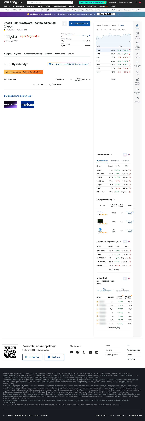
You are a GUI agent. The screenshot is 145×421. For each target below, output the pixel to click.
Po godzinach (36, 10)
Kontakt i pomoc (112, 355)
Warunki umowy (101, 415)
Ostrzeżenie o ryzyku (134, 415)
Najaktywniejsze (102, 160)
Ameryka (74, 10)
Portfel (129, 355)
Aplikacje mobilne (133, 350)
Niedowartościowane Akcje (132, 10)
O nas (108, 345)
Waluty (99, 25)
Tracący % (125, 160)
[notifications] (135, 2)
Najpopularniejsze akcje (107, 242)
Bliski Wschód (90, 10)
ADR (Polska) (66, 10)
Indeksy (106, 25)
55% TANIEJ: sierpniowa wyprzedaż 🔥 (92, 2)
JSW (98, 54)
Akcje (7, 10)
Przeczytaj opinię (130, 213)
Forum (71, 54)
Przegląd (7, 54)
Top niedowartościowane (104, 290)
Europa (81, 10)
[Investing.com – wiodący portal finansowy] (13, 2)
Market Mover (103, 155)
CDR (98, 65)
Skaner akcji (92, 6)
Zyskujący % (114, 160)
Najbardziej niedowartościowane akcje (106, 281)
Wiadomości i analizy (33, 54)
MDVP (99, 50)
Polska (15, 10)
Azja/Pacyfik (100, 10)
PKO (98, 61)
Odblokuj (85, 36)
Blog (128, 345)
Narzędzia (131, 359)
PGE (98, 57)
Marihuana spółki (117, 10)
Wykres (17, 54)
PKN (98, 68)
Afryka (108, 10)
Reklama (109, 350)
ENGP (98, 72)
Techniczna (60, 54)
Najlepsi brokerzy (104, 200)
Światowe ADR (55, 10)
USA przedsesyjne (24, 10)
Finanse (48, 54)
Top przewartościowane (123, 290)
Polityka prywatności (117, 415)
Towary (114, 25)
